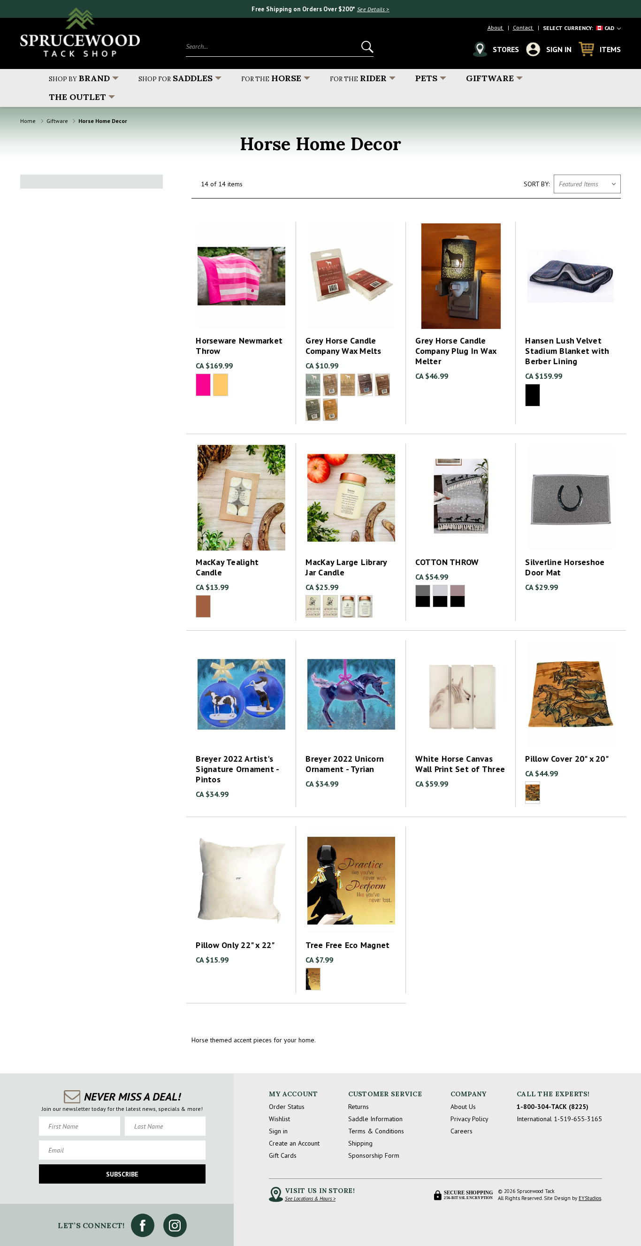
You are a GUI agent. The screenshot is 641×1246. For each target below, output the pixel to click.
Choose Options (241, 284)
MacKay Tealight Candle (227, 567)
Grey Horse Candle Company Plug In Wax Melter (455, 351)
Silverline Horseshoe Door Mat (564, 567)
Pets (426, 78)
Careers (461, 1131)
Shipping (360, 1143)
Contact (523, 27)
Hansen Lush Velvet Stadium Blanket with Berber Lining (567, 351)
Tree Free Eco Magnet (347, 945)
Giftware (490, 78)
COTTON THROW (447, 562)
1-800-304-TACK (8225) (552, 1106)
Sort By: (536, 184)
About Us (463, 1106)
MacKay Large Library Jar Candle (346, 567)
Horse (271, 78)
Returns (358, 1106)
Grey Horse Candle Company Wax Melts (343, 346)
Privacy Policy (469, 1119)
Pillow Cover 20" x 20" (567, 759)
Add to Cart (461, 284)
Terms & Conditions (376, 1131)
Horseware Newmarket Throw (239, 346)
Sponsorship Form (373, 1155)
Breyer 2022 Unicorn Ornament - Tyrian (344, 764)
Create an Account (294, 1143)
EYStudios (590, 1198)
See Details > (373, 9)
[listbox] (587, 184)
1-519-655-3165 (578, 1119)
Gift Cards (283, 1155)
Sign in (278, 1131)
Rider (358, 78)
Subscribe (122, 1174)
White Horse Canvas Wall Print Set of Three (460, 764)
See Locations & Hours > (310, 1198)
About (496, 27)
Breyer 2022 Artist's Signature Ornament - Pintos (237, 769)
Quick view (241, 268)
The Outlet (77, 97)
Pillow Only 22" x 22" (235, 945)
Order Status (287, 1106)
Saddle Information (375, 1119)
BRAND (79, 78)
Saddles (175, 78)
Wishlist (279, 1119)
